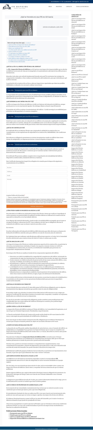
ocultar (28, 43)
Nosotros (59, 6)
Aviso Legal (43, 202)
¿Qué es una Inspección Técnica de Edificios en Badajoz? (78, 31)
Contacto (69, 6)
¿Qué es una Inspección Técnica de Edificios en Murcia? (78, 60)
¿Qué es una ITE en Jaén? (78, 77)
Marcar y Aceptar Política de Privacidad (18, 197)
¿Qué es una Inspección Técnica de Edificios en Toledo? (78, 66)
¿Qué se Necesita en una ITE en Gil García (37, 17)
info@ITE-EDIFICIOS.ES (80, 1)
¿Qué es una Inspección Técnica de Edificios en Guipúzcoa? (78, 49)
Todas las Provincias (82, 6)
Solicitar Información (37, 206)
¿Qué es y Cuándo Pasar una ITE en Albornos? (23, 417)
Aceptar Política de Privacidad (15, 195)
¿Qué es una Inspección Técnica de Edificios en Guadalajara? (78, 43)
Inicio (50, 6)
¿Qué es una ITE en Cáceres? (79, 74)
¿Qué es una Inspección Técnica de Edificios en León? (78, 55)
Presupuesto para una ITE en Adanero (21, 413)
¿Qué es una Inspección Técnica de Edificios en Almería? (78, 20)
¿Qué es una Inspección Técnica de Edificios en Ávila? (78, 26)
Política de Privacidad (52, 202)
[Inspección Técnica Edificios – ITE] (14, 6)
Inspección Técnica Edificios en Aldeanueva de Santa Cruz (27, 418)
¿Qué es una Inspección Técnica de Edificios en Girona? (78, 37)
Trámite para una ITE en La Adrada (20, 415)
